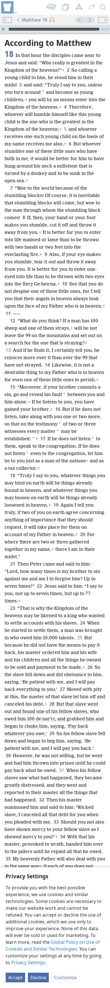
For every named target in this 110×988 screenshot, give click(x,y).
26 (90, 667)
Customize (65, 977)
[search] (102, 7)
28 (52, 704)
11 (9, 313)
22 (40, 586)
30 (9, 755)
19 (56, 505)
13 (9, 350)
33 (57, 822)
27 (63, 689)
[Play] (3, 29)
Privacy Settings (28, 962)
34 (63, 836)
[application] (55, 29)
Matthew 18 (34, 20)
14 (48, 365)
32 (42, 800)
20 (83, 534)
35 (9, 859)
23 (13, 608)
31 (62, 770)
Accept (15, 977)
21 (13, 564)
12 (13, 321)
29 (52, 733)
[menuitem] (8, 7)
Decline (38, 977)
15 (13, 387)
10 (65, 284)
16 (58, 409)
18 (13, 475)
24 (83, 623)
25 (80, 637)
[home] (8, 7)
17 (43, 438)
